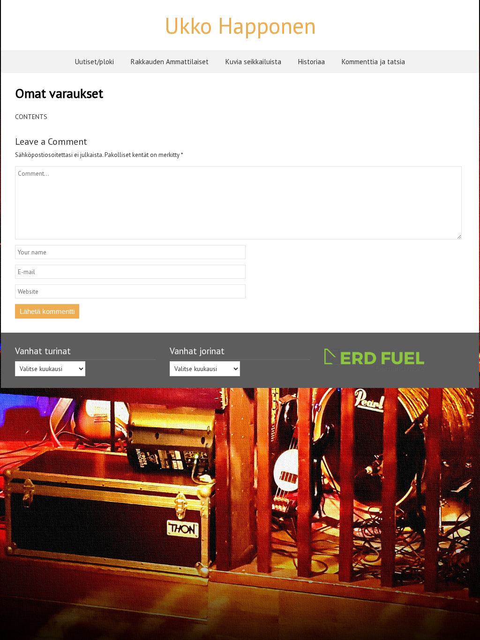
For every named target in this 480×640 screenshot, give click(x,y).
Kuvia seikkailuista (253, 61)
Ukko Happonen (240, 25)
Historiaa (311, 61)
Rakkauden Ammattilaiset (170, 61)
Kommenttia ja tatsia (373, 61)
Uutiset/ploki (94, 61)
